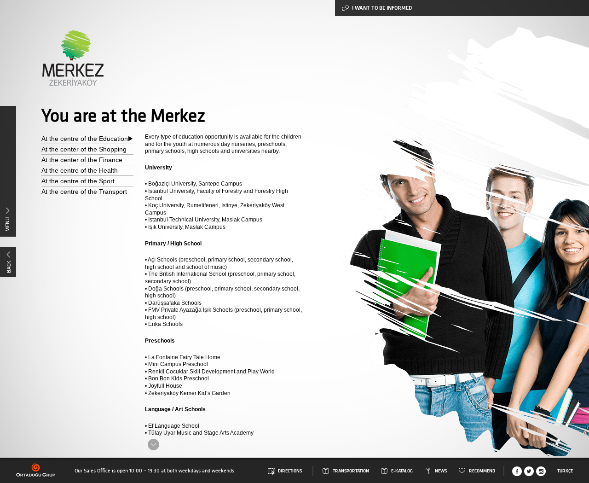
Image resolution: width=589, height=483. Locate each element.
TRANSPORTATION (351, 471)
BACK (8, 267)
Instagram (541, 471)
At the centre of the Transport (84, 191)
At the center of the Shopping (84, 149)
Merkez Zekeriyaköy (72, 58)
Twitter (529, 471)
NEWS (441, 471)
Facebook (517, 471)
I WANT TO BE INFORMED (382, 8)
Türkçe (565, 471)
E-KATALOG (402, 471)
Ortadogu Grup (36, 470)
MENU (7, 224)
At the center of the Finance (81, 159)
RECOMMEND (482, 471)
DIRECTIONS (290, 471)
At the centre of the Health (79, 170)
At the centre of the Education (84, 138)
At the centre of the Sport (78, 181)
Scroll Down (153, 444)
